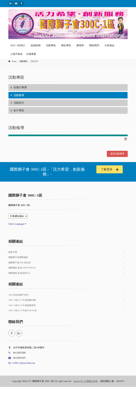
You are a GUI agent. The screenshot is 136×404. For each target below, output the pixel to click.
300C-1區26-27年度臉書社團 (22, 300)
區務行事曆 (20, 87)
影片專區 (19, 110)
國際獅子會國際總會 (18, 257)
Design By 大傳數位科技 (85, 381)
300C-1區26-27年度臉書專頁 (22, 305)
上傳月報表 (16, 54)
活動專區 (51, 45)
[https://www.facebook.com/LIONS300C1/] (21, 3)
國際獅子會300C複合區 (19, 262)
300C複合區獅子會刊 (18, 295)
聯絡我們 (94, 45)
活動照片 (19, 102)
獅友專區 (66, 45)
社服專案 (31, 54)
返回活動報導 (117, 153)
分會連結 (109, 45)
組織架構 (36, 45)
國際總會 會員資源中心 (19, 273)
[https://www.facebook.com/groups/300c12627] (10, 3)
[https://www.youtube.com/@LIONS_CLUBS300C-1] (16, 3)
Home (14, 61)
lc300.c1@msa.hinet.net (23, 363)
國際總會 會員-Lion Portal (22, 267)
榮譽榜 (80, 45)
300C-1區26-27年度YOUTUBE (22, 310)
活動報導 (19, 95)
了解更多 (107, 169)
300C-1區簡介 (17, 45)
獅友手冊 (12, 252)
